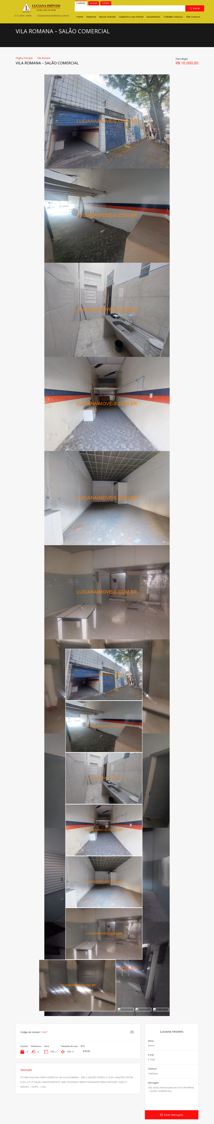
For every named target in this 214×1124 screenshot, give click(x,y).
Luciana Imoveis (171, 1032)
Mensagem (153, 1083)
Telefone (152, 1069)
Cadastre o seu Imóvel (131, 16)
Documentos (153, 16)
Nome (151, 1041)
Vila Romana (43, 57)
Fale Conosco (193, 16)
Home (79, 16)
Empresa (91, 16)
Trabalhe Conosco (173, 16)
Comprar (80, 3)
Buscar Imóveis (107, 16)
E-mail (151, 1055)
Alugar (93, 3)
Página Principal (24, 57)
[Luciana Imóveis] (41, 11)
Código (106, 3)
